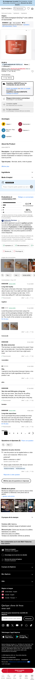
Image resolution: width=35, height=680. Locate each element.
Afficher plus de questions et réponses (16, 481)
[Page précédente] (2, 433)
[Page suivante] (33, 433)
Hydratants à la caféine (9, 532)
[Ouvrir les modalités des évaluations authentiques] (19, 221)
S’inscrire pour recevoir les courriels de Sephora (15, 613)
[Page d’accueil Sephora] (6, 8)
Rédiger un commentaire (25, 197)
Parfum (15, 26)
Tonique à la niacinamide (9, 536)
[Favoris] (28, 8)
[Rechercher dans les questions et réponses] (3, 445)
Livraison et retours (12, 93)
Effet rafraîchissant (7, 26)
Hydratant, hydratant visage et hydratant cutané (16, 526)
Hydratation (26, 24)
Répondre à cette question (12, 475)
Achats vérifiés (26, 275)
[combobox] (19, 8)
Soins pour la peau (7, 13)
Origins (4, 16)
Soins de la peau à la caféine (10, 534)
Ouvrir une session (12, 88)
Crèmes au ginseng (24, 536)
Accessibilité (24, 659)
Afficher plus (5, 166)
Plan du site (5, 662)
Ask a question (17, 23)
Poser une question (27, 441)
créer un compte (25, 88)
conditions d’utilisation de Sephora (11, 659)
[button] (29, 64)
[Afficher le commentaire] (7, 265)
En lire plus (5, 319)
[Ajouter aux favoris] (32, 71)
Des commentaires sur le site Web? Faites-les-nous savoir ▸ (16, 542)
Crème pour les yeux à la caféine (22, 529)
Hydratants (16, 13)
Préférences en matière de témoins (18, 662)
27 (29, 433)
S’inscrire (28, 619)
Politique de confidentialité (9, 657)
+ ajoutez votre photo (8, 496)
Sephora (14, 524)
